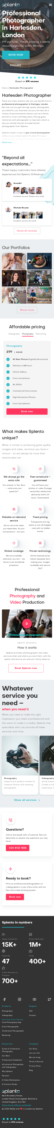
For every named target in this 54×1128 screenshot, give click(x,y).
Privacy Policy (35, 1066)
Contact (32, 1015)
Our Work (6, 1056)
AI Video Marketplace (11, 1080)
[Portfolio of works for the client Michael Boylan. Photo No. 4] (39, 218)
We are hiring (34, 1057)
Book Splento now (26, 668)
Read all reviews (27, 231)
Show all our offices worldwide (16, 1105)
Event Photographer (10, 1026)
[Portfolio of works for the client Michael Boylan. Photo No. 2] (24, 218)
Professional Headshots (12, 1060)
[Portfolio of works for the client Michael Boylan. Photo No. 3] (31, 218)
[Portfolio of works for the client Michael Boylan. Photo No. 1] (17, 218)
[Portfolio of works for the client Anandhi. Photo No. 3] (31, 193)
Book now (16, 55)
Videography (14, 334)
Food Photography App (11, 1022)
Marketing (6, 1035)
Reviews (5, 1075)
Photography (27, 334)
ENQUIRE (15, 65)
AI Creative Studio (9, 1084)
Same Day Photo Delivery (12, 1019)
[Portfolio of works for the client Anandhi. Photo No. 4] (39, 193)
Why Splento (7, 1071)
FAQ (31, 1011)
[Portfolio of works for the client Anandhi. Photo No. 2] (24, 193)
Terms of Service (36, 1061)
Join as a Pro (34, 1053)
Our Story (33, 1049)
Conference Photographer (13, 1031)
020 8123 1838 (17, 848)
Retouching (41, 334)
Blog (31, 1070)
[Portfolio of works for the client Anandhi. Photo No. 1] (17, 193)
